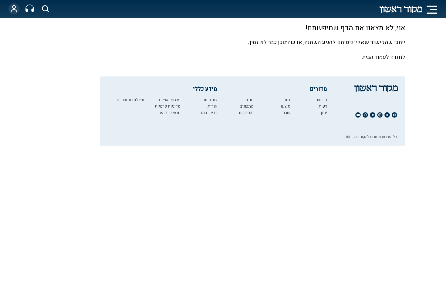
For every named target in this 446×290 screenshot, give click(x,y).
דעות (323, 106)
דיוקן (286, 100)
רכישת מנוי (207, 113)
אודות (212, 106)
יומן (324, 113)
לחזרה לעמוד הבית (383, 57)
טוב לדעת (245, 113)
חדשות (321, 100)
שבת (286, 113)
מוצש (285, 106)
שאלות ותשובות (130, 100)
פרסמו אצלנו (170, 100)
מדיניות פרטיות (168, 106)
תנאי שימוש (170, 113)
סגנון (249, 100)
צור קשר (210, 100)
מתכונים (247, 106)
